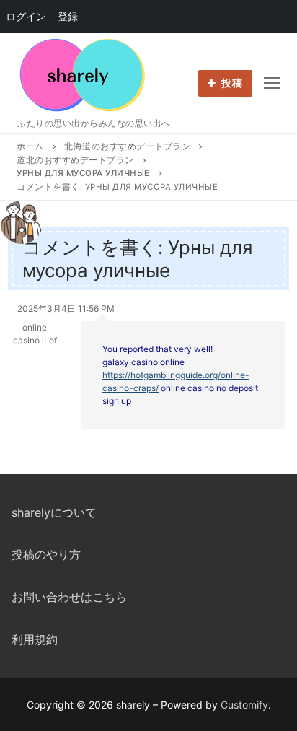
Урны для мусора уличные (83, 173)
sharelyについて (54, 512)
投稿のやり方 (46, 554)
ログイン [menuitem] (26, 16)
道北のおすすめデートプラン (75, 160)
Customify (244, 705)
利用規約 (35, 639)
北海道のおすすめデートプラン (127, 146)
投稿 (231, 83)
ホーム (30, 146)
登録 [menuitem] (68, 16)
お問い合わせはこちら (69, 597)
